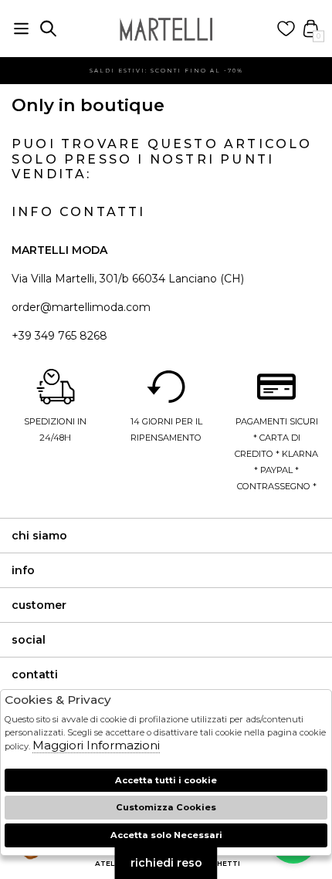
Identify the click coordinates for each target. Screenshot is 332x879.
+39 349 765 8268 (59, 336)
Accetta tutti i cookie (166, 780)
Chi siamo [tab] (39, 536)
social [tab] (29, 640)
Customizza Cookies (166, 807)
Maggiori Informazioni (96, 745)
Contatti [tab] (35, 674)
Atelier (110, 863)
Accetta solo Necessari (166, 835)
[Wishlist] (286, 29)
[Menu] (21, 29)
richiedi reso (166, 863)
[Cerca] (48, 29)
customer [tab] (39, 605)
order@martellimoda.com (81, 307)
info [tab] (23, 570)
